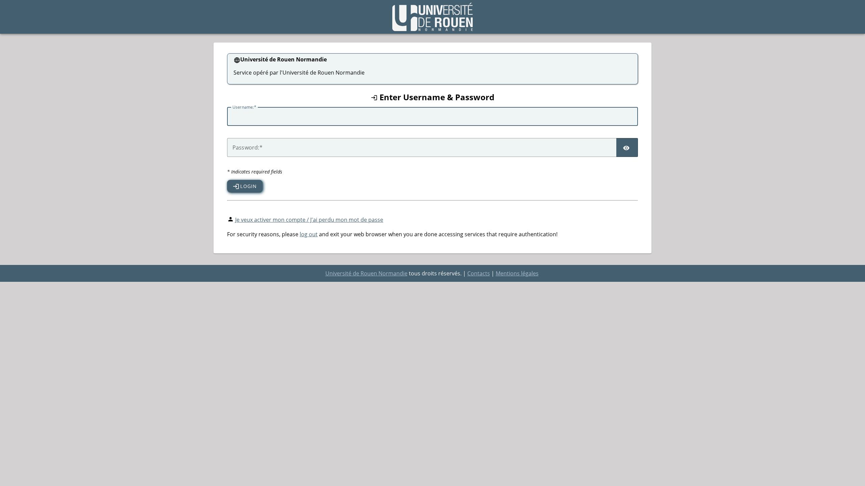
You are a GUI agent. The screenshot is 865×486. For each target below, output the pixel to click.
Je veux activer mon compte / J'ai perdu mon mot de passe (309, 219)
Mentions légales (517, 273)
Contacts (478, 273)
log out (309, 234)
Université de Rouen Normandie (366, 273)
